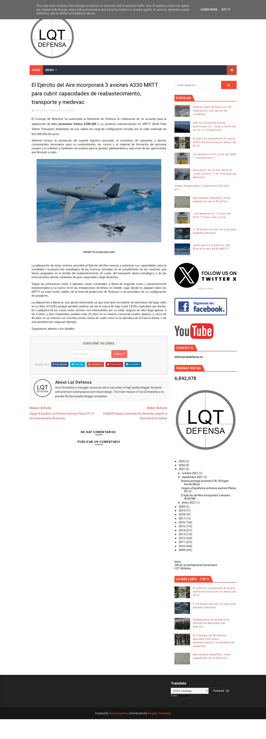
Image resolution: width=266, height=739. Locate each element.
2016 (182, 522)
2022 (182, 465)
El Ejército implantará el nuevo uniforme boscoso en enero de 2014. (214, 142)
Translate (184, 695)
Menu (49, 70)
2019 (182, 510)
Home (36, 70)
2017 (182, 518)
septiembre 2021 (192, 477)
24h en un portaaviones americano (195, 565)
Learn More (209, 9)
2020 (182, 506)
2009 (182, 550)
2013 (182, 534)
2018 (182, 514)
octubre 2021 (190, 473)
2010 (182, 546)
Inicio (177, 561)
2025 (182, 461)
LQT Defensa (182, 568)
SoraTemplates (118, 713)
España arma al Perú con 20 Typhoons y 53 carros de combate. (212, 110)
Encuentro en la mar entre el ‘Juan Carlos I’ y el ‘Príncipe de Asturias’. (214, 173)
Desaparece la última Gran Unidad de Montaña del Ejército (211, 623)
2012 (182, 538)
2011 (182, 542)
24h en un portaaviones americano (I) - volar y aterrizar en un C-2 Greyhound (214, 126)
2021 (182, 469)
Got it (226, 9)
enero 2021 (189, 502)
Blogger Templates (159, 713)
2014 (182, 530)
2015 (182, 526)
